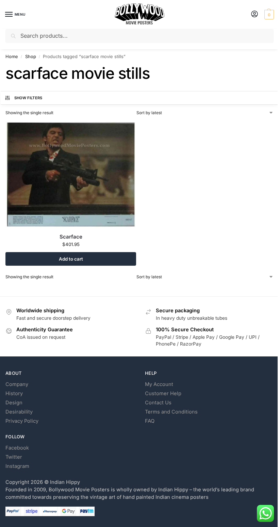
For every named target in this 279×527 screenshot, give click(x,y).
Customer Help (163, 393)
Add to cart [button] (71, 259)
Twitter (13, 457)
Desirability (19, 412)
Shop (30, 56)
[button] (268, 14)
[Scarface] (70, 174)
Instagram (17, 466)
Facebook (17, 448)
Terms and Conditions (171, 412)
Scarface (71, 236)
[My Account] (254, 14)
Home (11, 56)
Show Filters (28, 97)
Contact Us (158, 403)
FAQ (149, 421)
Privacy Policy (21, 421)
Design (13, 403)
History (14, 393)
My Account (159, 384)
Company (16, 384)
